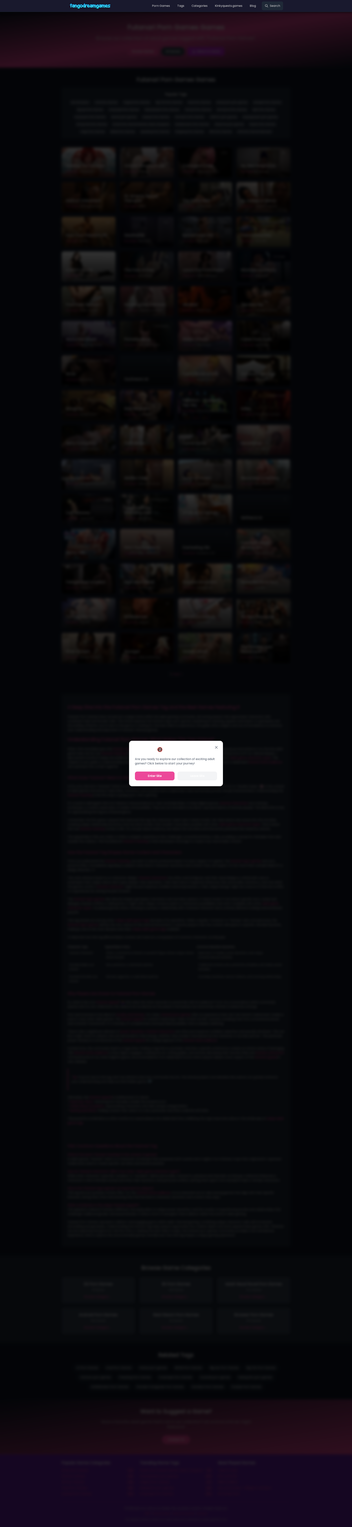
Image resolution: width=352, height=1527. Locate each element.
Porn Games (161, 6)
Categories (200, 6)
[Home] (90, 6)
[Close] (216, 747)
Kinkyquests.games (228, 6)
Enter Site (155, 776)
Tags (180, 6)
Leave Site (197, 776)
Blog (253, 6)
